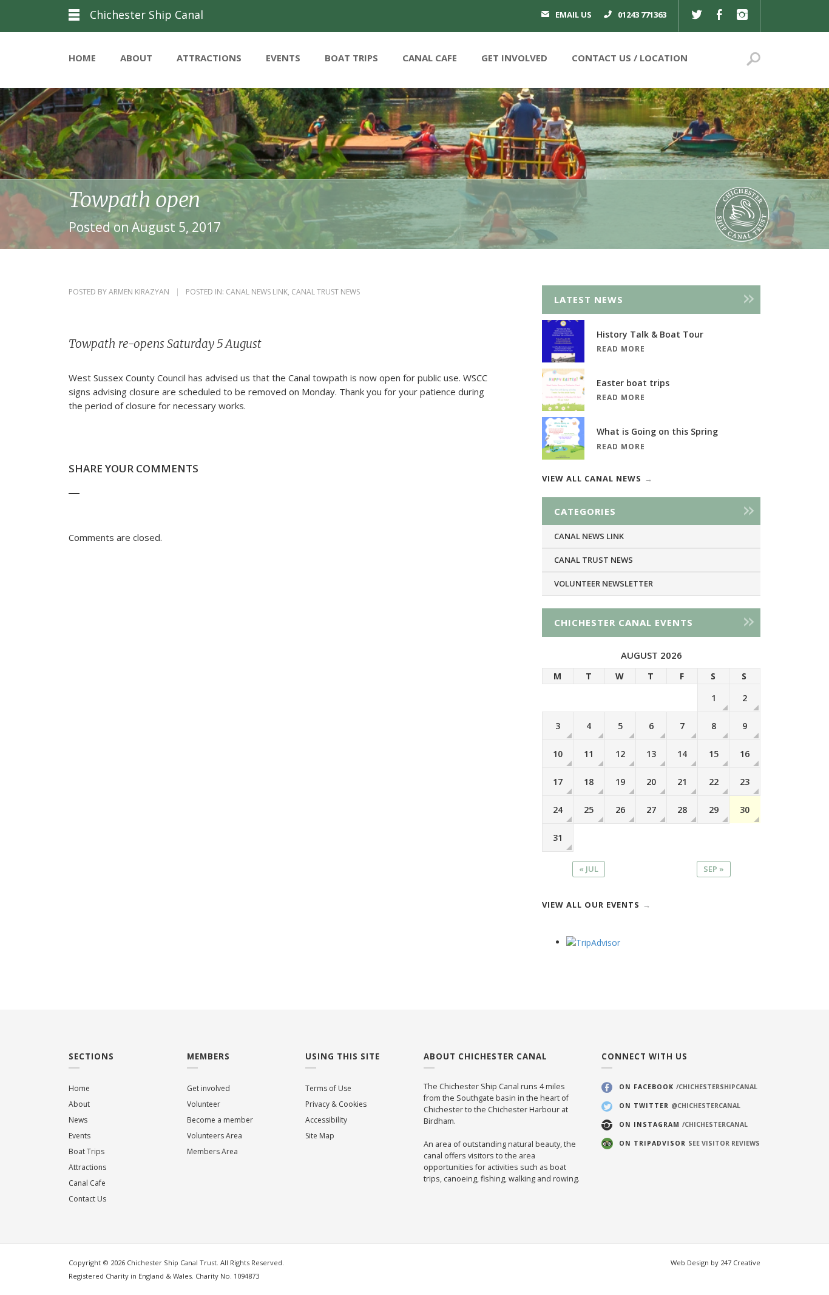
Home (82, 58)
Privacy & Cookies (336, 1104)
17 (558, 781)
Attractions (209, 58)
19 (620, 781)
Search (753, 60)
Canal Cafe (429, 58)
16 (744, 754)
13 (651, 754)
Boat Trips (351, 58)
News (78, 1120)
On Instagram (683, 1124)
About (136, 58)
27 (651, 809)
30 (744, 809)
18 (589, 781)
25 (589, 809)
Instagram (742, 16)
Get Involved (514, 58)
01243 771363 (642, 14)
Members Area (212, 1151)
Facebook (719, 16)
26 (620, 809)
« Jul (588, 868)
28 (682, 809)
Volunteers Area (214, 1135)
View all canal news (591, 478)
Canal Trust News (325, 292)
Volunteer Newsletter (603, 583)
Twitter (696, 16)
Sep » (713, 868)
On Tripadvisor (689, 1143)
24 (558, 809)
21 (682, 781)
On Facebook (688, 1087)
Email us (573, 14)
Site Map (319, 1135)
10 (558, 754)
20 (651, 781)
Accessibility (326, 1120)
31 (558, 837)
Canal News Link (257, 292)
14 (682, 754)
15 (714, 754)
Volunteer (203, 1104)
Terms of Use (328, 1088)
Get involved (208, 1088)
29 (714, 809)
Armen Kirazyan (139, 292)
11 (589, 754)
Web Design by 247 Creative (715, 1262)
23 (744, 781)
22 (714, 781)
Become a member (220, 1120)
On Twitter (679, 1105)
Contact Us (601, 58)
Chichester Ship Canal (146, 14)
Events (283, 58)
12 (620, 754)
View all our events (591, 904)
